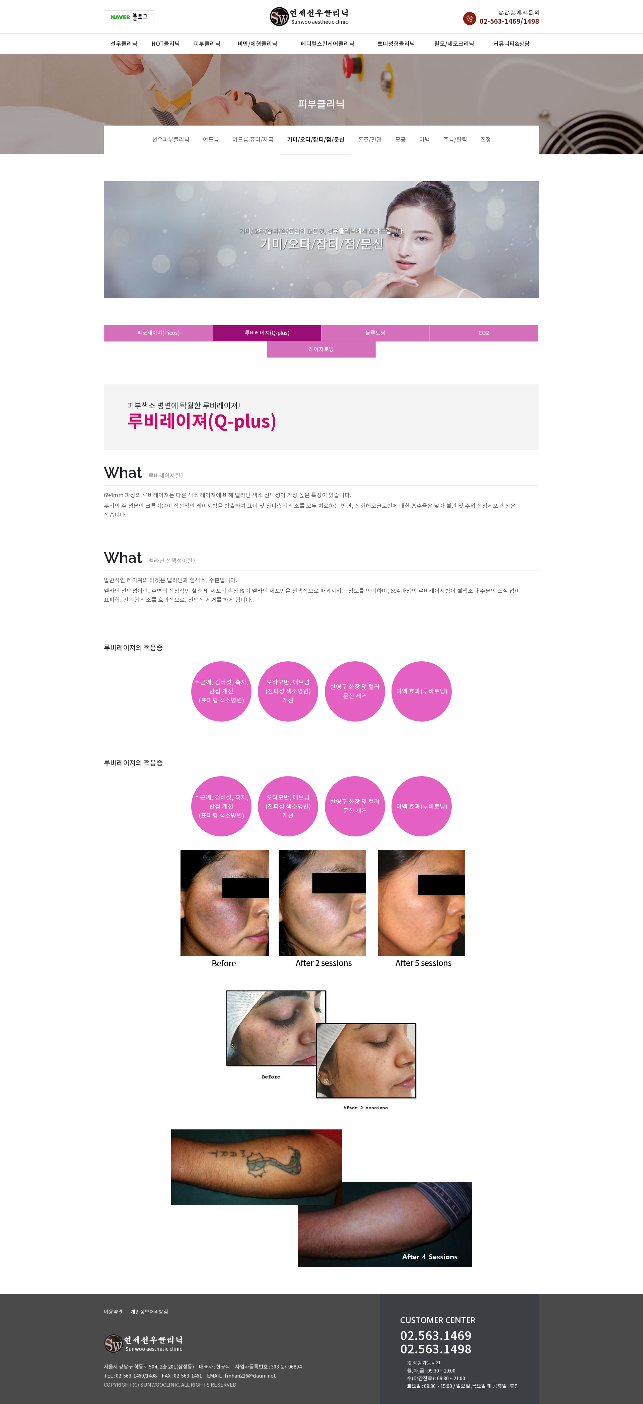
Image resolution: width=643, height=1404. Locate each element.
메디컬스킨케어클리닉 (327, 44)
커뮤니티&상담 (511, 44)
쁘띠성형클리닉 (396, 44)
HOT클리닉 (165, 44)
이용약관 (113, 1312)
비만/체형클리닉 (257, 44)
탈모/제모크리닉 (454, 44)
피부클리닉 (207, 44)
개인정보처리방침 (149, 1312)
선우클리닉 (124, 44)
